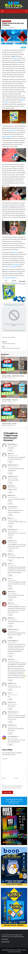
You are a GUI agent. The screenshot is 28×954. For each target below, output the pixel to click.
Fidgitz (23, 100)
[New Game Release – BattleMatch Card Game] (14, 365)
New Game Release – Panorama (10, 400)
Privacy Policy (4, 939)
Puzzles (9, 337)
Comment (5, 758)
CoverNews (11, 951)
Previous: (8, 342)
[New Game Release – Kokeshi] (14, 413)
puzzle (5, 337)
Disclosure (23, 47)
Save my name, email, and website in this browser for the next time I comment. (12, 786)
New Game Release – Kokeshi (9, 424)
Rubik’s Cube (12, 130)
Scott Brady (5, 27)
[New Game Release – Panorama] (14, 389)
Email (16, 778)
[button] (2, 11)
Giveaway (8, 21)
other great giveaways (10, 277)
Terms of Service (5, 941)
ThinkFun (6, 102)
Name (4, 778)
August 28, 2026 (12, 377)
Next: (11, 347)
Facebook (13, 266)
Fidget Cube (15, 58)
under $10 (15, 252)
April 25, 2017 (12, 27)
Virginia (10, 453)
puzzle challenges (7, 136)
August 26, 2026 (12, 425)
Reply (10, 450)
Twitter (7, 266)
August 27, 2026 (12, 401)
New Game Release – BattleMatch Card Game (13, 376)
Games (4, 21)
